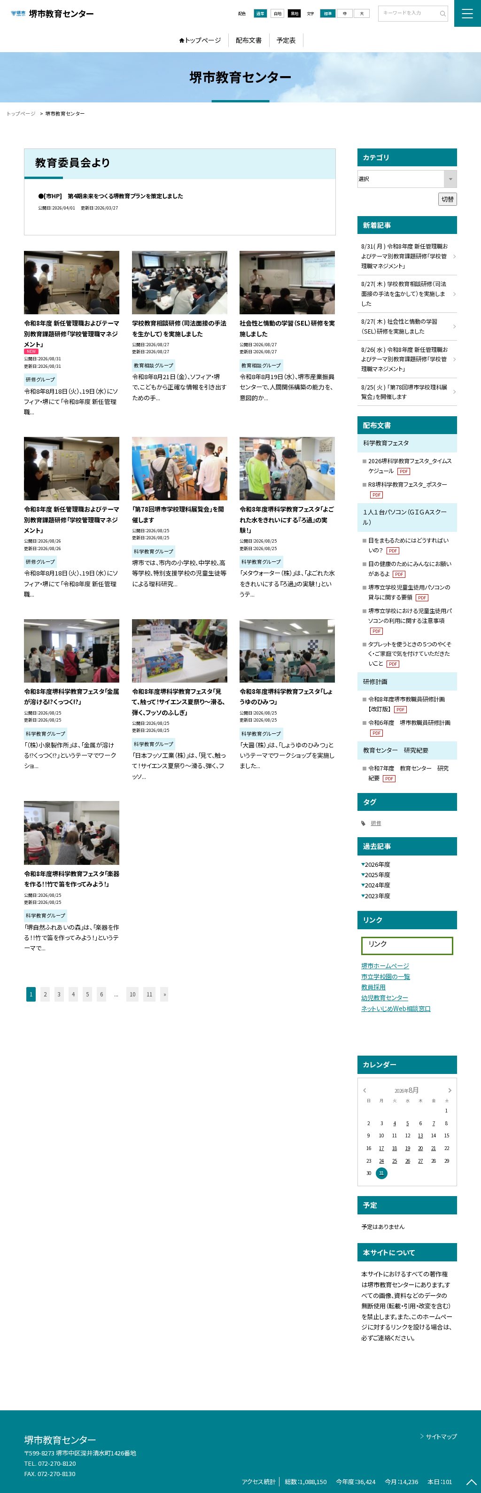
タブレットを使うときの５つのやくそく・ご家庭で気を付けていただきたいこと (409, 654)
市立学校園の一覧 (385, 976)
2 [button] (45, 994)
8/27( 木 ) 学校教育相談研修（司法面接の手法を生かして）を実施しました (403, 294)
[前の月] (364, 1089)
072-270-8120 (57, 1463)
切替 (448, 198)
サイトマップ (441, 1436)
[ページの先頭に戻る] (471, 1483)
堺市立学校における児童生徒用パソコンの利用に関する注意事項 (409, 620)
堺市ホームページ (385, 965)
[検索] (440, 14)
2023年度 (377, 895)
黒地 (294, 13)
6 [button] (101, 994)
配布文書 (249, 40)
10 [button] (132, 994)
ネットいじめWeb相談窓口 (396, 1008)
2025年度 (377, 874)
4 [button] (73, 994)
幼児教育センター (384, 997)
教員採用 (373, 986)
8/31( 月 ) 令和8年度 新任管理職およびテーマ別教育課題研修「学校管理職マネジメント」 (404, 256)
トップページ (203, 40)
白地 (277, 13)
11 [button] (149, 994)
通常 (260, 13)
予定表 (286, 40)
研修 (376, 822)
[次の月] (450, 1089)
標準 (328, 13)
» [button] (164, 994)
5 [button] (87, 994)
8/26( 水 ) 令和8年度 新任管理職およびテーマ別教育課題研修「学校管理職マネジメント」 (404, 359)
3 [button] (59, 994)
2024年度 (377, 884)
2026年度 (377, 864)
